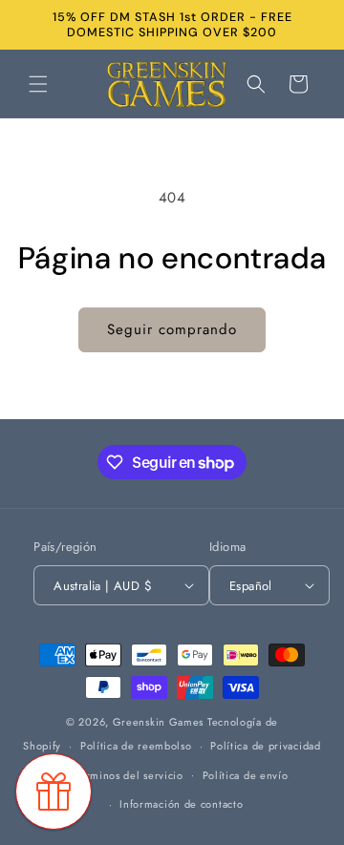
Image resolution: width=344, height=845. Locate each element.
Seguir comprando (172, 329)
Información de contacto (181, 804)
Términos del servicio (129, 775)
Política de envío (246, 775)
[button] (38, 84)
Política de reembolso (136, 745)
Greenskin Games (158, 721)
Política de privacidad (265, 745)
